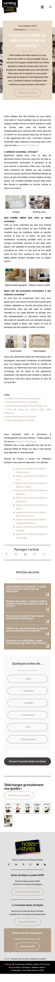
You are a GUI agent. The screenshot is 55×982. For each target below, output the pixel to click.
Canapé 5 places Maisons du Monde (23, 398)
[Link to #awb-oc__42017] (50, 7)
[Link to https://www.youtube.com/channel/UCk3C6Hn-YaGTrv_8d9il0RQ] (37, 864)
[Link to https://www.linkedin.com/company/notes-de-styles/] (16, 864)
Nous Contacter (15, 967)
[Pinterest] (34, 554)
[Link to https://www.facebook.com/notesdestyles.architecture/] (8, 864)
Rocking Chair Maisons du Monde (22, 402)
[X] (15, 554)
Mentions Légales (32, 964)
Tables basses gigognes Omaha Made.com (26, 406)
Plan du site (44, 964)
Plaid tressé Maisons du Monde (21, 416)
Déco (38, 29)
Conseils (31, 29)
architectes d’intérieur (25, 441)
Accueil (6, 959)
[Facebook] (6, 554)
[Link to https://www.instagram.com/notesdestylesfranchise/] (30, 864)
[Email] (44, 554)
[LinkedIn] (25, 554)
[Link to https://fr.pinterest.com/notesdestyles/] (23, 864)
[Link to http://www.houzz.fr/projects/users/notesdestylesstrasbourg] (45, 864)
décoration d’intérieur (27, 145)
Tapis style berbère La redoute (20, 420)
